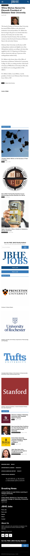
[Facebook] (10, 535)
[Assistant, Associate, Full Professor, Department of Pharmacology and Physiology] (15, 324)
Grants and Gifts (4, 232)
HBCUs (3, 161)
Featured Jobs (5, 275)
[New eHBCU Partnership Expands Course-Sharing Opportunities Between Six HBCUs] (15, 178)
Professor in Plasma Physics (7, 307)
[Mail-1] (6, 535)
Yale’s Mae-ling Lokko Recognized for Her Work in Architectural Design (19, 451)
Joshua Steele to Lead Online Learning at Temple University (14, 492)
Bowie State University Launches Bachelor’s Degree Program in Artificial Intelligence (19, 440)
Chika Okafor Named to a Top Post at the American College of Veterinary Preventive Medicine (14, 499)
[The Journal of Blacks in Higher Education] (15, 2)
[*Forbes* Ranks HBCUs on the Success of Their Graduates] (15, 143)
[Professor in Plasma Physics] (15, 292)
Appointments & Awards (16, 432)
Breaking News (5, 5)
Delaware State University (10, 83)
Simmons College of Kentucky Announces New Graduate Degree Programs (19, 416)
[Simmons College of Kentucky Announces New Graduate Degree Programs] (5, 418)
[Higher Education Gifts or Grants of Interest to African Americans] (15, 214)
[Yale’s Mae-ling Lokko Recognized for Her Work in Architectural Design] (5, 453)
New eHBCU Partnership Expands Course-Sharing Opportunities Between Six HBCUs (13, 194)
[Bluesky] (2, 535)
